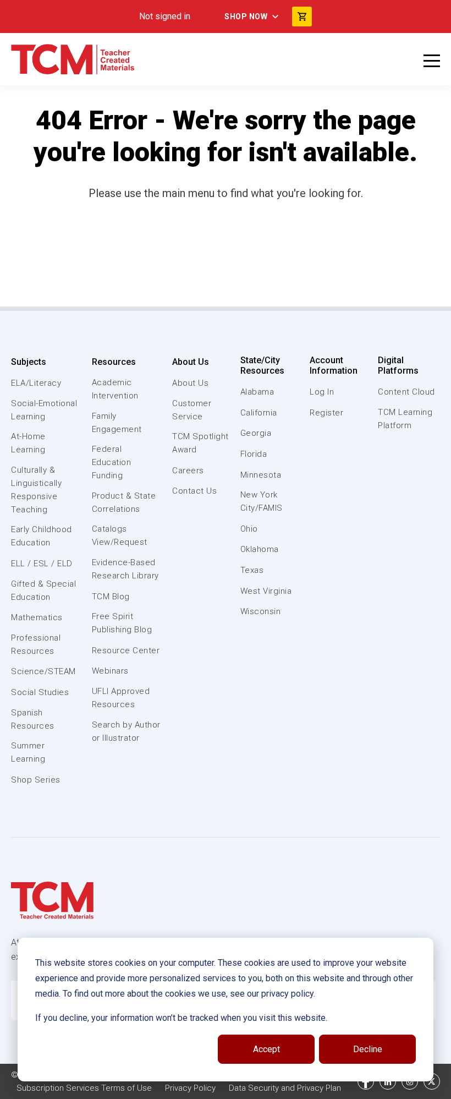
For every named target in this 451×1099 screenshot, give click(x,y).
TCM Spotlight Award (200, 443)
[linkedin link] (388, 1081)
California (258, 413)
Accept (266, 1049)
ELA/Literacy (36, 383)
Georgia (256, 433)
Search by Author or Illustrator (126, 731)
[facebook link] (366, 1081)
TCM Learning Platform (405, 418)
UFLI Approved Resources (121, 697)
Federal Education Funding (111, 462)
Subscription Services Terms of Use (84, 1088)
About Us (190, 362)
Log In (322, 392)
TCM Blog (111, 597)
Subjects (28, 362)
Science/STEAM (43, 671)
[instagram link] (410, 1081)
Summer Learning (28, 752)
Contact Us (194, 491)
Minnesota (261, 475)
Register (326, 413)
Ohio (249, 529)
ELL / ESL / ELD (42, 563)
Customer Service (191, 410)
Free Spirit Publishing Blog (122, 623)
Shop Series (36, 780)
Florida (253, 454)
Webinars (110, 671)
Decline (367, 1049)
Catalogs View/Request (119, 535)
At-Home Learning (28, 443)
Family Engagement (117, 422)
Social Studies (40, 692)
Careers (188, 470)
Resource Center (126, 650)
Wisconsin (260, 611)
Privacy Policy (190, 1088)
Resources (114, 362)
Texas (252, 570)
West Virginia (266, 591)
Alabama (257, 392)
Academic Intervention (115, 389)
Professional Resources (36, 644)
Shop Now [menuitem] (245, 16)
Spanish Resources (32, 719)
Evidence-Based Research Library (125, 569)
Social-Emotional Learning (44, 410)
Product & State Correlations (124, 502)
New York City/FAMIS (261, 501)
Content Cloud (406, 392)
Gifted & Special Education (43, 590)
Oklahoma (259, 549)
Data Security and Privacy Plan (285, 1088)
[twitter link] (432, 1081)
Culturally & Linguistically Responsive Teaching (36, 490)
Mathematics (37, 617)
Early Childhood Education (41, 536)
